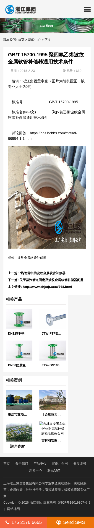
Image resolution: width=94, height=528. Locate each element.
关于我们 (21, 463)
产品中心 (40, 463)
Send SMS (74, 522)
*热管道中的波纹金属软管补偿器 (42, 273)
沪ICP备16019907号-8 (74, 502)
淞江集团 (36, 502)
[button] (87, 9)
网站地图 (13, 509)
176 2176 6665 (26, 522)
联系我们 (53, 470)
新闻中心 (34, 40)
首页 (21, 40)
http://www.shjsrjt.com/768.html (47, 287)
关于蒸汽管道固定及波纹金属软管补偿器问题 (52, 280)
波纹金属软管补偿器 (32, 258)
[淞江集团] (18, 9)
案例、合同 (60, 463)
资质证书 (79, 463)
